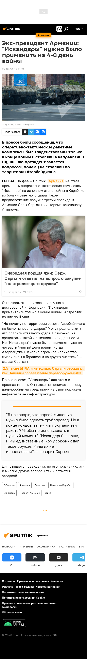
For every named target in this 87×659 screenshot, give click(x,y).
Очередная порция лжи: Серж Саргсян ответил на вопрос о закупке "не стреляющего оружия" (42, 278)
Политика (40, 485)
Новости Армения (30, 492)
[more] (80, 292)
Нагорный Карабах (61, 485)
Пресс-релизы (24, 586)
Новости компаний (48, 586)
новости (9, 546)
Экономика (46, 546)
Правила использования (33, 581)
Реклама (7, 586)
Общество (9, 485)
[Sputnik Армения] (12, 30)
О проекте (9, 581)
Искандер (9, 492)
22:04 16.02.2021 (13, 69)
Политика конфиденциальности (23, 592)
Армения (56, 181)
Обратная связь (12, 612)
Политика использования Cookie (23, 597)
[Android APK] (14, 623)
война (48, 492)
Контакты (57, 581)
